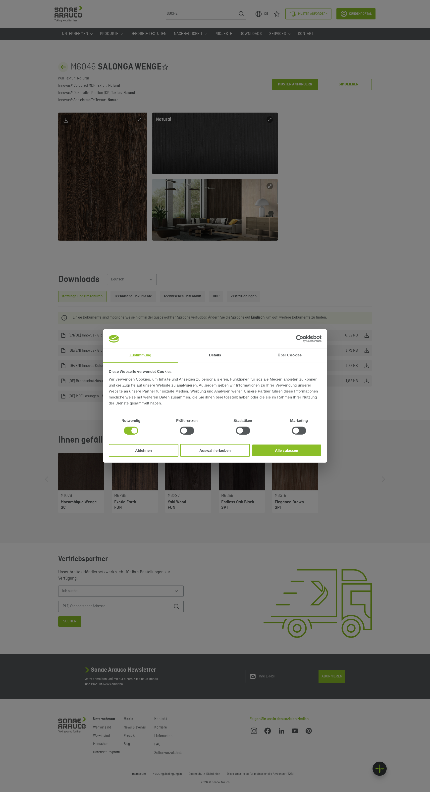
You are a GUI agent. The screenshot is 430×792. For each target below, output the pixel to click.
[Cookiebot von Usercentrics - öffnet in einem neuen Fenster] (300, 338)
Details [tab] (215, 355)
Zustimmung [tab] (140, 355)
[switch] (187, 431)
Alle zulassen (286, 450)
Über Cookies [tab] (290, 355)
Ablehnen (143, 450)
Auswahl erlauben (215, 450)
